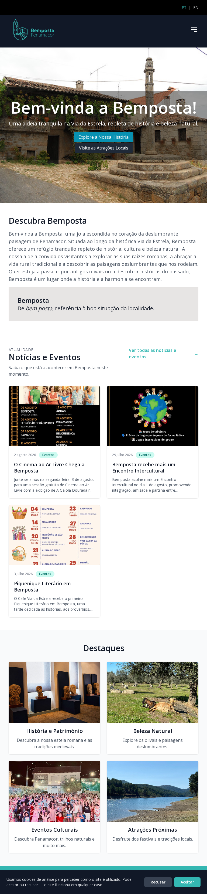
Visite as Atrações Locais (103, 148)
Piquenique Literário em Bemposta (42, 586)
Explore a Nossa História (103, 137)
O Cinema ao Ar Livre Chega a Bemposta (49, 467)
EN (195, 7)
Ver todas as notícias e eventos (163, 353)
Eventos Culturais (54, 829)
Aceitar (187, 882)
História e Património (54, 731)
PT (184, 7)
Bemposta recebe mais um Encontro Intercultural (143, 467)
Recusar (158, 882)
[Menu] (194, 29)
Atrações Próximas (152, 829)
